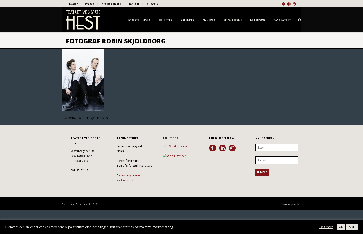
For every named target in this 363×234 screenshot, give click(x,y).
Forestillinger (139, 20)
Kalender (187, 20)
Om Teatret (282, 20)
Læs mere (326, 227)
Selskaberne (233, 20)
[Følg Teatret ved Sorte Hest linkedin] (222, 148)
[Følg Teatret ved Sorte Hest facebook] (212, 148)
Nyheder (209, 20)
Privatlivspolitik (290, 204)
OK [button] (341, 227)
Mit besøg (257, 20)
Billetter (165, 20)
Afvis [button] (352, 227)
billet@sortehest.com (175, 146)
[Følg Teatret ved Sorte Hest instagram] (232, 148)
